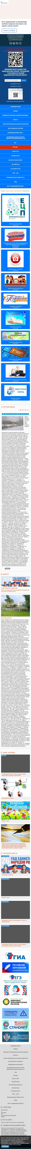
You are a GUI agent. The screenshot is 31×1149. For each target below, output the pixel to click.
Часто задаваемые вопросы (15, 186)
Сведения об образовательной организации (15, 115)
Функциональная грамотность (15, 177)
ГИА (15, 142)
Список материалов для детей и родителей (15, 124)
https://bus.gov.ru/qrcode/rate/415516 (15, 101)
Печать (23, 410)
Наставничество (15, 168)
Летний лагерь (15, 155)
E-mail (28, 410)
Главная (15, 111)
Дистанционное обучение (15, 128)
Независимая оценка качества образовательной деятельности (15, 137)
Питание (15, 147)
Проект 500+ (15, 151)
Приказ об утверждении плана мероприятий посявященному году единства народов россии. (15, 590)
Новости (15, 119)
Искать (24, 80)
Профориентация (15, 106)
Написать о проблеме (9, 30)
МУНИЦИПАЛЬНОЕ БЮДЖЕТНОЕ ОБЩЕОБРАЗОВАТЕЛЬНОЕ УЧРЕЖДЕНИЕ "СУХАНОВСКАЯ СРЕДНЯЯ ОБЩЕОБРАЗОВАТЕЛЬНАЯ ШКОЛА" (15, 72)
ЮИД (15, 181)
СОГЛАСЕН (5, 1146)
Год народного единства (9, 588)
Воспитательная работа (15, 160)
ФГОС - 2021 (15, 173)
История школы (6, 618)
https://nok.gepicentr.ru (22, 50)
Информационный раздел (15, 132)
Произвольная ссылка (16, 39)
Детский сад (15, 164)
